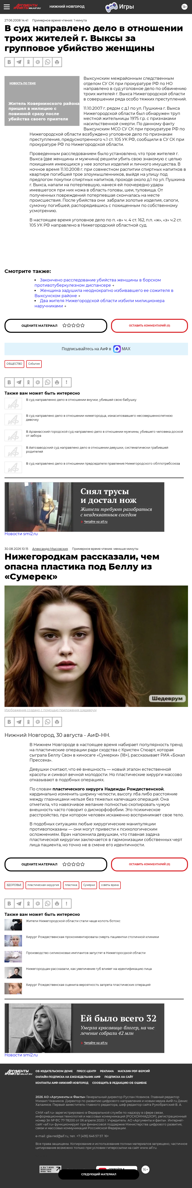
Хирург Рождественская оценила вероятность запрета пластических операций (88, 985)
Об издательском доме (54, 1071)
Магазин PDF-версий (134, 1071)
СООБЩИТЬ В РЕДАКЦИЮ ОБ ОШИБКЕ (119, 1083)
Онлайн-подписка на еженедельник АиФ (68, 1077)
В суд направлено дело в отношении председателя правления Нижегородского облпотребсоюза (103, 463)
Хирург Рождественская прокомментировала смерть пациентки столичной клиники (92, 937)
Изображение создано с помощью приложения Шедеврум (50, 710)
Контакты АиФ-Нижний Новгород (62, 1083)
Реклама (107, 1071)
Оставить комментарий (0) (149, 325)
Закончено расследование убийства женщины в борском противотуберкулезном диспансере (97, 283)
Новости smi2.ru (21, 533)
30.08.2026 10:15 (16, 549)
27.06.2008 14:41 (16, 20)
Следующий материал (98, 1174)
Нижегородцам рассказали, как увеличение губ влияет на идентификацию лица (89, 969)
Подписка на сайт (118, 1077)
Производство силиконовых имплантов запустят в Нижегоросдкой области (86, 953)
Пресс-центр (86, 1071)
